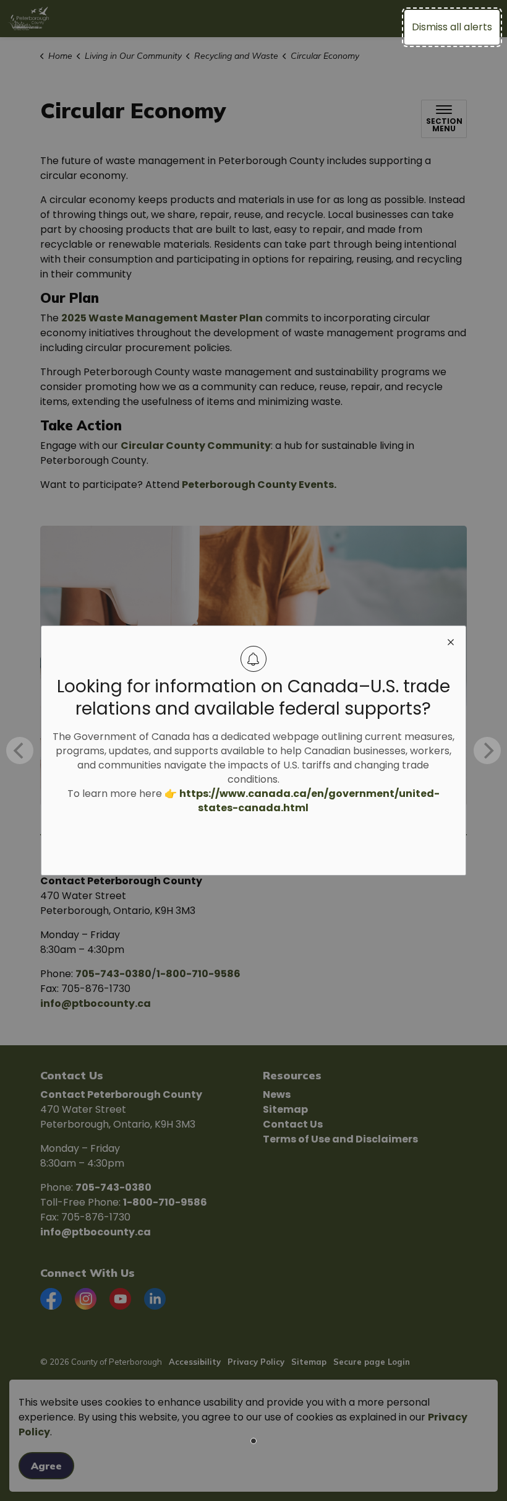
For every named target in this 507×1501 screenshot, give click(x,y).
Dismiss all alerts (452, 27)
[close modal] (451, 641)
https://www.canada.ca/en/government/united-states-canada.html (309, 800)
